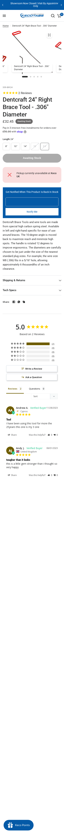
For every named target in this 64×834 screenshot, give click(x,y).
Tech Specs (9, 290)
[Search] (53, 16)
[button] (50, 434)
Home (6, 26)
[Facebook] (14, 302)
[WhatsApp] (19, 302)
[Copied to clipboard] (24, 302)
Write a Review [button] (33, 368)
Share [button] (13, 434)
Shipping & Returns (14, 280)
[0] (58, 16)
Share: (6, 302)
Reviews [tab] (12, 388)
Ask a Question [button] (33, 377)
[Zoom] (49, 35)
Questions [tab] (34, 388)
